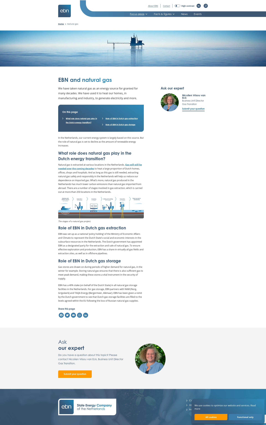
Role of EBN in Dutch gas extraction (122, 118)
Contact (166, 6)
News (184, 14)
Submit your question (193, 108)
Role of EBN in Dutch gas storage (120, 124)
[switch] (184, 5)
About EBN (153, 6)
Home (61, 24)
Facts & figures (163, 14)
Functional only (245, 417)
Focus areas (137, 14)
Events (198, 14)
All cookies (211, 417)
